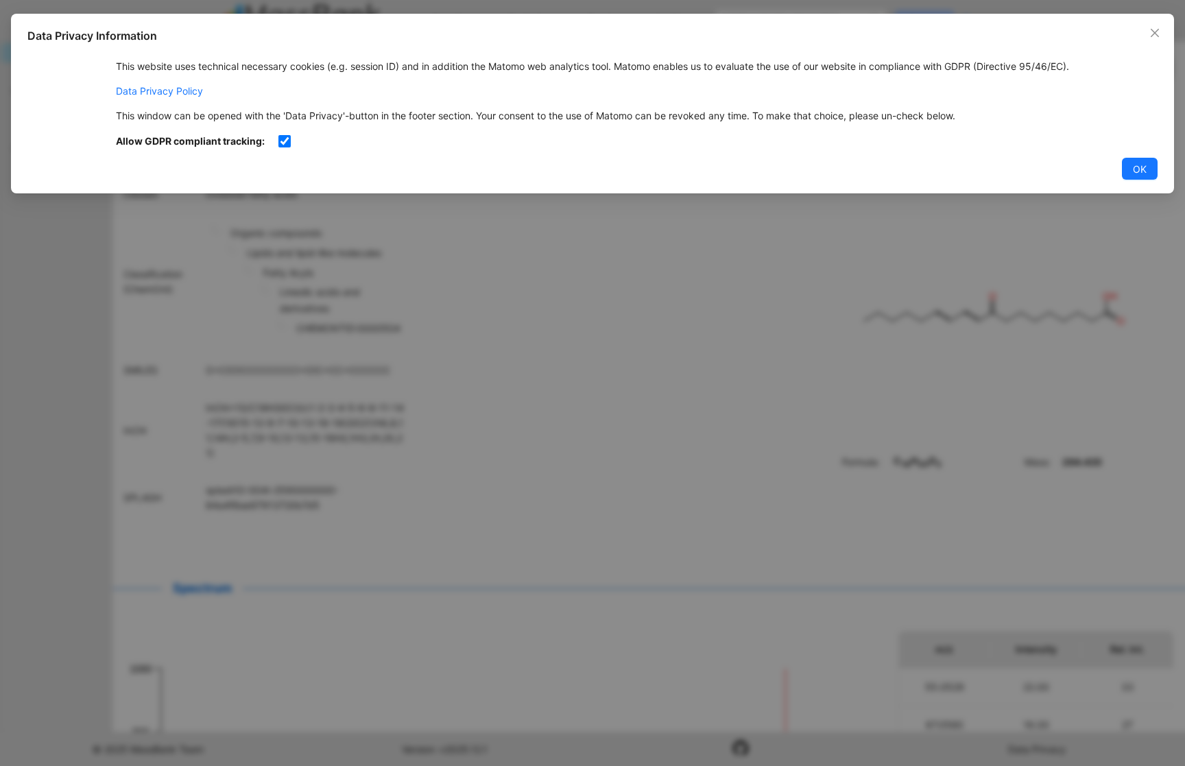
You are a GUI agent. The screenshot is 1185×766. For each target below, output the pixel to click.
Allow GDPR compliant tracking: (190, 141)
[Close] (1155, 33)
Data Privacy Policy (159, 91)
